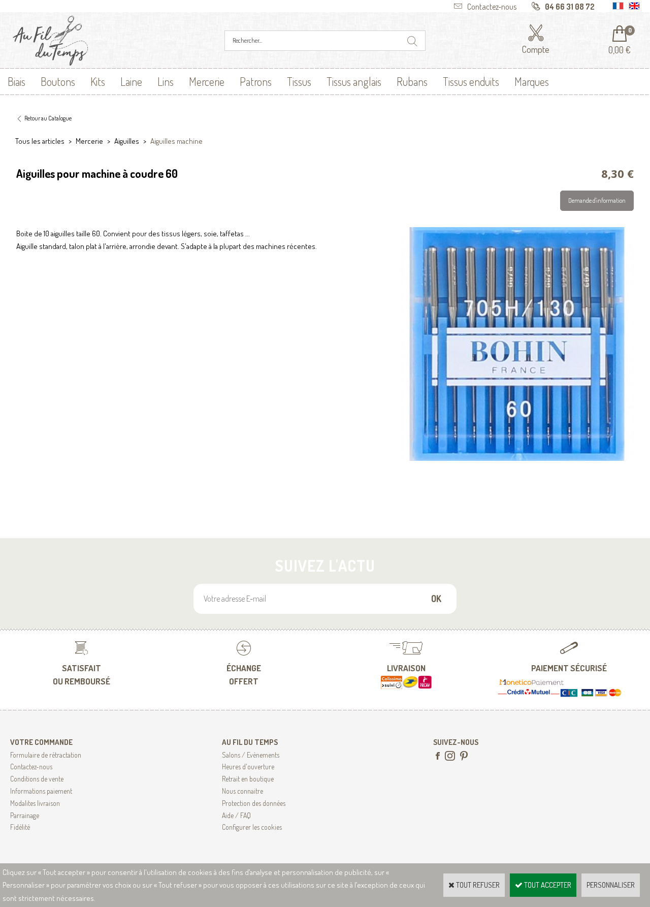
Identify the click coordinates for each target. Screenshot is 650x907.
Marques (531, 81)
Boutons (58, 81)
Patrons (256, 81)
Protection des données (253, 803)
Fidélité (20, 827)
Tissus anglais (354, 81)
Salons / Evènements (250, 754)
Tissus (299, 81)
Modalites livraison (35, 803)
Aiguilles (126, 141)
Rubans (412, 81)
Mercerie (206, 81)
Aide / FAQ (236, 815)
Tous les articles (39, 141)
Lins (165, 81)
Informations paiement (41, 791)
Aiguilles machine (176, 141)
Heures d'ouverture (248, 766)
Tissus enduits (471, 81)
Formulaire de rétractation (45, 754)
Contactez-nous (31, 766)
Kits (97, 81)
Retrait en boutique (248, 778)
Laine (131, 81)
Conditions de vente (36, 778)
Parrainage (24, 815)
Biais (16, 81)
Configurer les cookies (252, 827)
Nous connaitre (242, 791)
